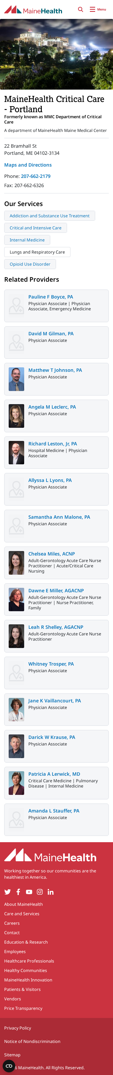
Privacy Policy (17, 1028)
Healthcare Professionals (29, 961)
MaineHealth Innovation (28, 980)
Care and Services (21, 914)
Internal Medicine (27, 240)
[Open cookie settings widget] (9, 1066)
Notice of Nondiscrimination (32, 1041)
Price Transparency (23, 1008)
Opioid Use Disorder (30, 264)
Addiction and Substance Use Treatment (50, 216)
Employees (15, 951)
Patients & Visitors (22, 989)
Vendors (12, 999)
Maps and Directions (28, 165)
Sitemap (12, 1055)
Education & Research (26, 942)
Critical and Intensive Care (35, 228)
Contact (12, 932)
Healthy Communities (25, 970)
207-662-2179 (35, 176)
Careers (12, 923)
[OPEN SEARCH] (80, 9)
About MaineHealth (23, 904)
